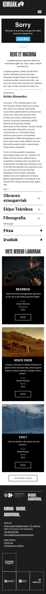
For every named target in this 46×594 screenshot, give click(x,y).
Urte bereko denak (23, 478)
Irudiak (10, 239)
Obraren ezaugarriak (15, 198)
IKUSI (23, 317)
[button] (39, 11)
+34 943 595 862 (11, 532)
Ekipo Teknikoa (18, 209)
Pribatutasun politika (13, 545)
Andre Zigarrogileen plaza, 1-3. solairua (22, 526)
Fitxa (8, 230)
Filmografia (14, 218)
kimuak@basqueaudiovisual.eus (19, 535)
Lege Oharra (10, 539)
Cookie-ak (8, 542)
